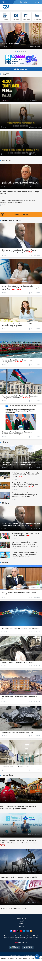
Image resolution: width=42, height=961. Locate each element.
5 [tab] (23, 51)
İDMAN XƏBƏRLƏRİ (21, 214)
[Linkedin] (27, 931)
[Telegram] (24, 931)
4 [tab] (21, 51)
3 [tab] (19, 51)
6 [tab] (25, 51)
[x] (18, 931)
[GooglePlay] (14, 947)
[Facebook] (11, 931)
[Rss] (31, 931)
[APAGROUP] (21, 942)
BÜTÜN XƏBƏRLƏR (21, 69)
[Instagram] (14, 931)
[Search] (34, 2)
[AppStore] (28, 947)
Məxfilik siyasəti (28, 955)
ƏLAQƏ (21, 921)
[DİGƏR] (39, 7)
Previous (3, 36)
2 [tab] (17, 51)
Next (39, 36)
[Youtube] (21, 931)
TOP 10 (21, 926)
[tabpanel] (21, 36)
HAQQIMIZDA (21, 918)
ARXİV (21, 923)
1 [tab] (15, 51)
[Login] (39, 2)
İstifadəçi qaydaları (15, 955)
